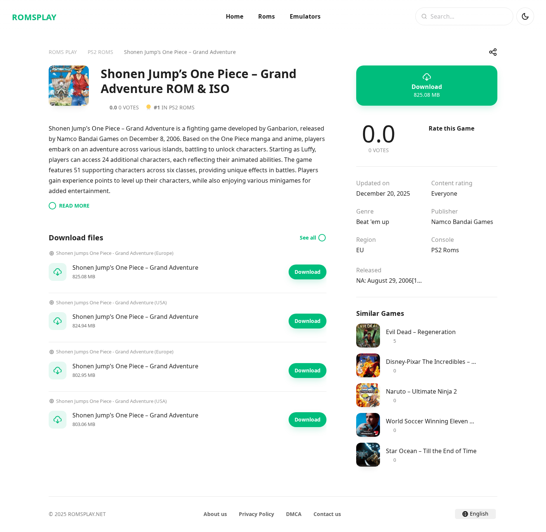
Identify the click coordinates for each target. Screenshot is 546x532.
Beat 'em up (372, 222)
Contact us (327, 513)
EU (360, 250)
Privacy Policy (256, 513)
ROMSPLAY (34, 16)
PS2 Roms (445, 250)
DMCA (294, 513)
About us (215, 513)
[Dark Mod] (525, 16)
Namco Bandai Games (462, 222)
